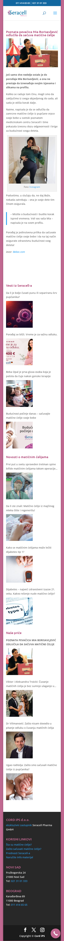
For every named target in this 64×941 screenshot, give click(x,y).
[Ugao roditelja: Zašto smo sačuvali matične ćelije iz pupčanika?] (19, 786)
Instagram (34, 186)
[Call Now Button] (55, 933)
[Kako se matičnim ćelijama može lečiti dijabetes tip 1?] (19, 569)
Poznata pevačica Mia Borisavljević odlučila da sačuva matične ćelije (31, 642)
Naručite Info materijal (19, 857)
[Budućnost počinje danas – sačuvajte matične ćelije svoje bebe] (19, 435)
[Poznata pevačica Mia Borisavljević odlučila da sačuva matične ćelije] (19, 661)
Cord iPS (39, 936)
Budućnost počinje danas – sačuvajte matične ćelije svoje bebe (28, 416)
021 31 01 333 (39, 3)
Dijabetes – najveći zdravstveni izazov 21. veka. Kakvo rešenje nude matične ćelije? (30, 591)
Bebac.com (19, 251)
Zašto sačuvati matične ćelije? (23, 849)
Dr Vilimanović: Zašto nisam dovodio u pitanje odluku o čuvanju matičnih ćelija (30, 725)
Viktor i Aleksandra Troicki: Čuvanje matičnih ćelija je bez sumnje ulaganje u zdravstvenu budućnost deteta (30, 684)
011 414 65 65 (23, 3)
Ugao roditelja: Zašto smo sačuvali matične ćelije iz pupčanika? (31, 767)
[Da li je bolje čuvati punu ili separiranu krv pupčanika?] (19, 314)
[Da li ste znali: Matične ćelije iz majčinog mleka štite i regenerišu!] (19, 527)
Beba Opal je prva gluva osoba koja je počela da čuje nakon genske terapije (28, 374)
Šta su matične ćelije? (19, 844)
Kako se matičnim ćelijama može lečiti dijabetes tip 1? (28, 550)
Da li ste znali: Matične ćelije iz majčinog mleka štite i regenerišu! (30, 508)
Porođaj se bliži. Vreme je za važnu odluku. (31, 334)
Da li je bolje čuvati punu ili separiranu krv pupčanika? (31, 295)
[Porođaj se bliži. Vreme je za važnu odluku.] (19, 351)
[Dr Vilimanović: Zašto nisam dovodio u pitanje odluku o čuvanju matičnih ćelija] (19, 745)
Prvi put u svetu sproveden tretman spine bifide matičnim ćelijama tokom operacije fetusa (31, 467)
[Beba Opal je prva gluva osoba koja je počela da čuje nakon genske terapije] (19, 393)
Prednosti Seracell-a (18, 853)
